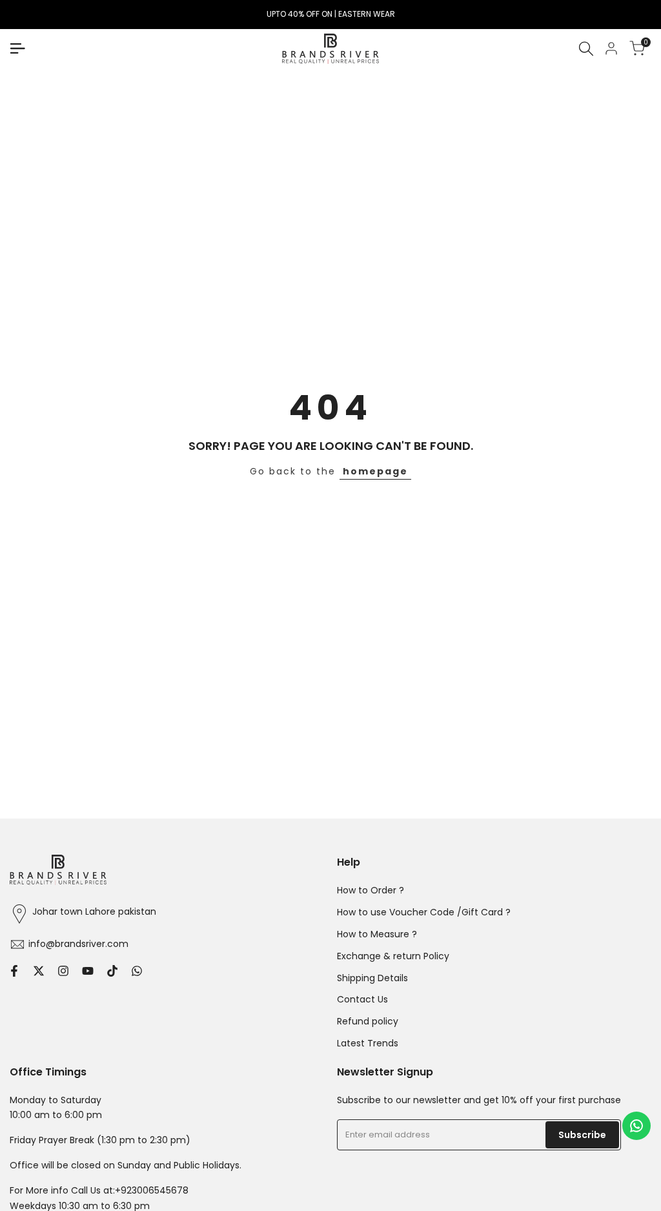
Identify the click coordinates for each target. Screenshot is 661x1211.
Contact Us (362, 999)
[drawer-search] (586, 48)
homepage (375, 471)
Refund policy (367, 1021)
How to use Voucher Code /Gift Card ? (424, 912)
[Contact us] (636, 1126)
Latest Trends (367, 1043)
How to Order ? (370, 890)
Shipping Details (372, 978)
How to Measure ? (377, 934)
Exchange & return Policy (393, 956)
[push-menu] (17, 48)
